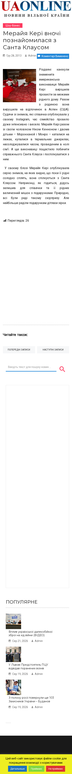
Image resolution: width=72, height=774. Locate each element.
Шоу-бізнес (13, 25)
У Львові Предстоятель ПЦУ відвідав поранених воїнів (28, 666)
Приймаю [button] (36, 768)
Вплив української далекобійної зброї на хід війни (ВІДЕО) (30, 633)
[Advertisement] (36, 272)
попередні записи (19, 349)
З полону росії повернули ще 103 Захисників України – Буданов (31, 699)
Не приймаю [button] (55, 768)
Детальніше (17, 768)
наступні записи (53, 349)
